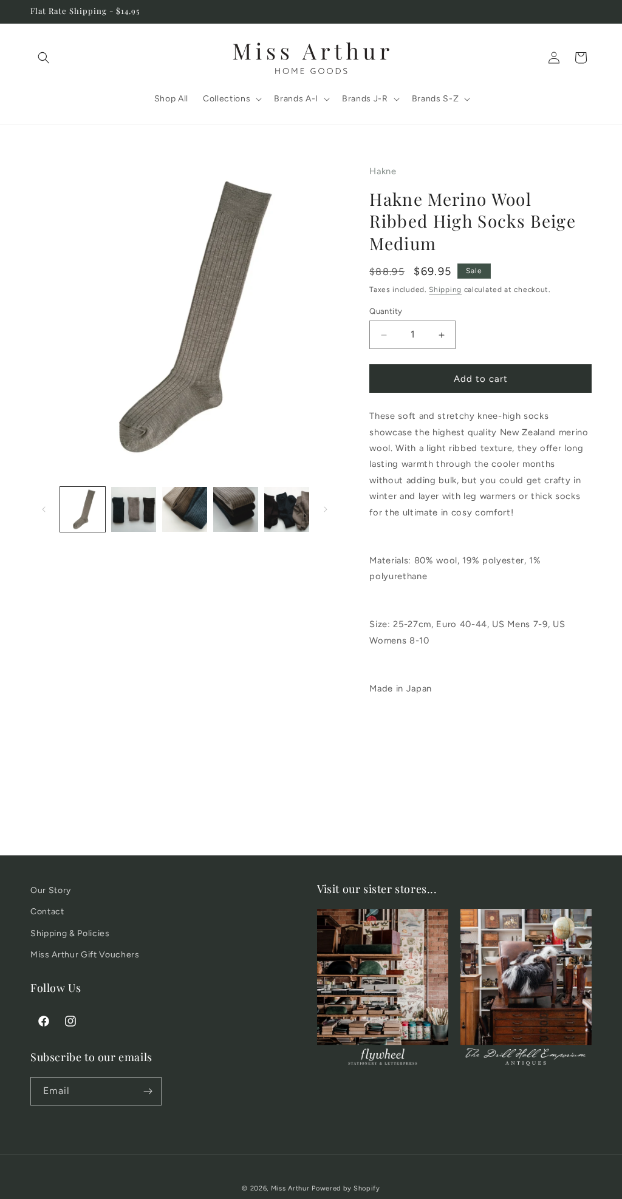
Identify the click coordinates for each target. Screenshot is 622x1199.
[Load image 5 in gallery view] (286, 509)
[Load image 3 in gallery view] (184, 509)
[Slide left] (43, 509)
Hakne (382, 171)
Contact (47, 911)
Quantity (385, 311)
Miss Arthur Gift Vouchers (85, 954)
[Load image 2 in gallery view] (133, 509)
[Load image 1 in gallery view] (82, 509)
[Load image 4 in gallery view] (235, 509)
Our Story (50, 890)
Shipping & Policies (70, 933)
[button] (43, 57)
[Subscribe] (147, 1091)
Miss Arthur (290, 1188)
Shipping (445, 289)
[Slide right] (325, 509)
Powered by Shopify (346, 1188)
